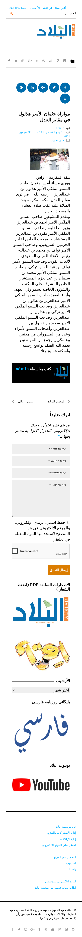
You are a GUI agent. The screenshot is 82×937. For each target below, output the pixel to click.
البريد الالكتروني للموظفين (60, 881)
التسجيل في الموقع (65, 857)
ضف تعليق (58, 140)
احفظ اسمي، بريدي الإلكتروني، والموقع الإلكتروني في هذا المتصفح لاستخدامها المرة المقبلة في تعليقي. (42, 531)
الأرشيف (35, 8)
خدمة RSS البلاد (18, 8)
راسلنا (72, 869)
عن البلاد (47, 8)
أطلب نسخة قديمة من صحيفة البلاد (55, 887)
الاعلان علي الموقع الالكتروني (59, 845)
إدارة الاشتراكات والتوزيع (61, 832)
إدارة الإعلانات (68, 839)
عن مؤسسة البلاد (66, 826)
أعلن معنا (60, 8)
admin (60, 128)
